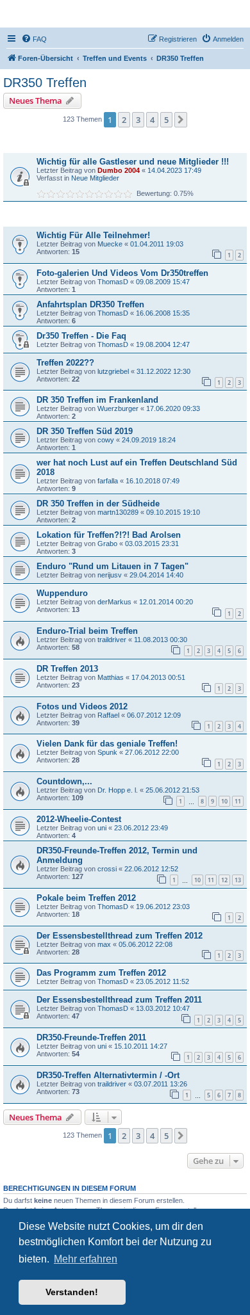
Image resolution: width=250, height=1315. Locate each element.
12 (224, 880)
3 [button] (138, 119)
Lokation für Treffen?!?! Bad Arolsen (109, 535)
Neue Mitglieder (95, 178)
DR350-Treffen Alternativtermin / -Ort (108, 1075)
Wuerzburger (117, 408)
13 (238, 880)
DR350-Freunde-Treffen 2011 (91, 1037)
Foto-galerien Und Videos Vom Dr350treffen (122, 273)
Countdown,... (64, 781)
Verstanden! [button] (72, 1292)
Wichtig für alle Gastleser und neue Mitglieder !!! (133, 161)
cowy (105, 440)
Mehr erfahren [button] (85, 1259)
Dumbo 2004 (118, 170)
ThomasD (112, 282)
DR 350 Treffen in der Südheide (98, 503)
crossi (107, 869)
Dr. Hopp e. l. (117, 790)
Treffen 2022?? (65, 362)
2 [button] (124, 119)
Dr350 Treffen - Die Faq (81, 336)
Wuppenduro (62, 593)
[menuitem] (34, 39)
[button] (180, 119)
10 (224, 801)
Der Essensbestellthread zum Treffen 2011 (119, 999)
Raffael (108, 715)
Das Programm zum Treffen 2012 (101, 973)
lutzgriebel (113, 371)
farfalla (107, 481)
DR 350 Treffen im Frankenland (97, 400)
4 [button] (152, 119)
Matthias (110, 677)
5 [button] (166, 119)
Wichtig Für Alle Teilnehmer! (93, 235)
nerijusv (109, 575)
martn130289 (117, 512)
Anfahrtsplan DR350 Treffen (90, 304)
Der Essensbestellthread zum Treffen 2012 (120, 935)
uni (101, 828)
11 (238, 801)
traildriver (111, 639)
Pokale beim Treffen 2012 (86, 898)
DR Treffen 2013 (67, 669)
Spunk (107, 752)
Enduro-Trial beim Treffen (87, 631)
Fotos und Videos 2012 (82, 706)
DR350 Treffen (45, 83)
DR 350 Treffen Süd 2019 (85, 431)
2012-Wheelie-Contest (79, 819)
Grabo (107, 543)
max (104, 944)
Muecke (109, 244)
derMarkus (114, 602)
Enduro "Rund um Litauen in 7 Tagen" (112, 566)
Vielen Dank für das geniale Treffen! (107, 743)
